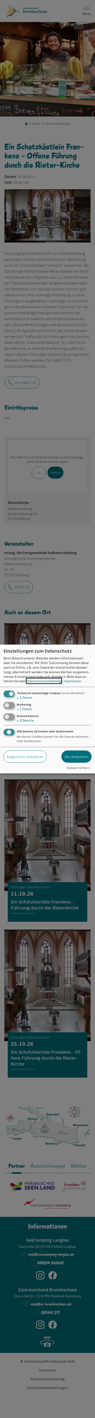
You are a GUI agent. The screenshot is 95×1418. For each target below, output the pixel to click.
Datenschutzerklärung (44, 681)
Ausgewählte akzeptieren (25, 756)
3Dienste (25, 720)
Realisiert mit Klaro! (78, 767)
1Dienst (24, 697)
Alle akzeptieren (76, 756)
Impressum (72, 681)
